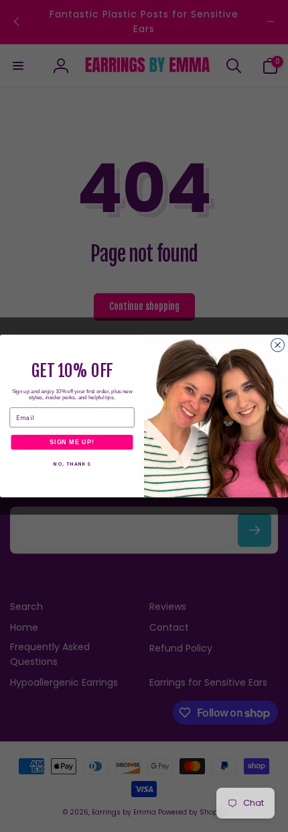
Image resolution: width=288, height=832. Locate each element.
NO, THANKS (72, 464)
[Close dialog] (278, 345)
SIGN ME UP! (72, 442)
